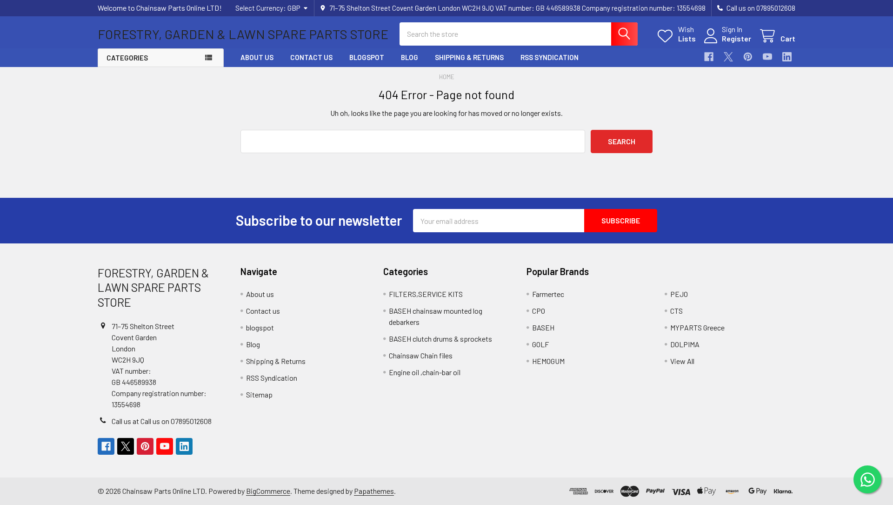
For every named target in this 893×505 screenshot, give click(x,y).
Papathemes (374, 490)
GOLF (540, 344)
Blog (409, 57)
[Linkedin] (787, 56)
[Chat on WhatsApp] (867, 479)
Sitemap (259, 394)
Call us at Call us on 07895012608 (162, 421)
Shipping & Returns (469, 57)
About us (256, 57)
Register (736, 38)
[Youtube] (767, 56)
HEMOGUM (548, 361)
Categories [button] (127, 58)
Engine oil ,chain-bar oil (424, 372)
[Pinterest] (748, 56)
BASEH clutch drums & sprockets (440, 338)
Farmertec (548, 294)
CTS (676, 310)
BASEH (543, 327)
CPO (538, 310)
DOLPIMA (685, 344)
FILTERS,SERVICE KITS (426, 294)
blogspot (366, 57)
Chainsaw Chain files (421, 355)
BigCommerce (268, 490)
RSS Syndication (549, 57)
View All (682, 361)
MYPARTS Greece (697, 327)
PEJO (679, 294)
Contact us (311, 57)
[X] (728, 56)
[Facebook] (708, 56)
